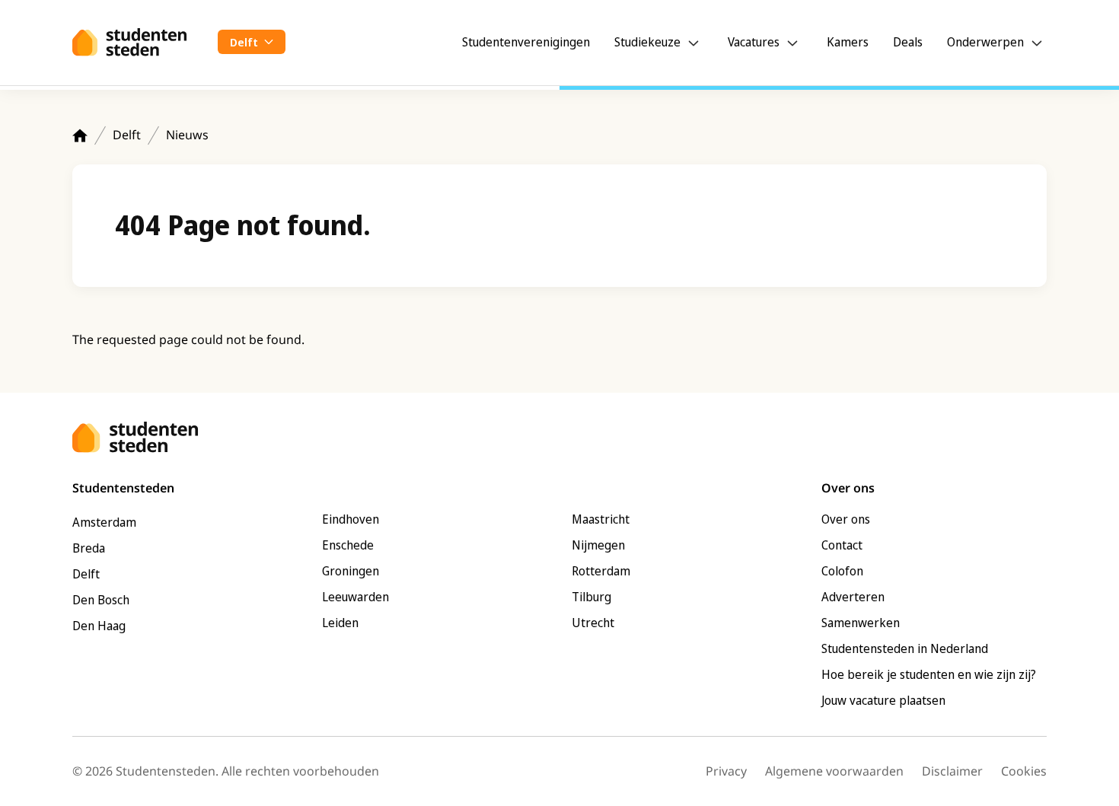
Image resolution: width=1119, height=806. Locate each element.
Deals (908, 41)
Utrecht (593, 622)
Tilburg (591, 596)
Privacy (726, 771)
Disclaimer (952, 771)
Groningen (350, 570)
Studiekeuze (647, 41)
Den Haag (99, 625)
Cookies (1024, 771)
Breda (88, 548)
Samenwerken (860, 622)
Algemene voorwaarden (834, 771)
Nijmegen (598, 545)
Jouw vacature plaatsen (883, 700)
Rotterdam (601, 570)
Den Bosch (100, 599)
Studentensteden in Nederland (904, 648)
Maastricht (601, 519)
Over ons (845, 519)
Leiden (340, 622)
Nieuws (187, 134)
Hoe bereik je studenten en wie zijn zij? (928, 674)
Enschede (348, 545)
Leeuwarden (355, 596)
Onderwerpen (985, 41)
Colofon (842, 570)
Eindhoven (350, 519)
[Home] (80, 135)
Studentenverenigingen (526, 41)
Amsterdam (104, 522)
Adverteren (853, 596)
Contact (841, 545)
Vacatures (753, 41)
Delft (127, 134)
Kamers (848, 41)
